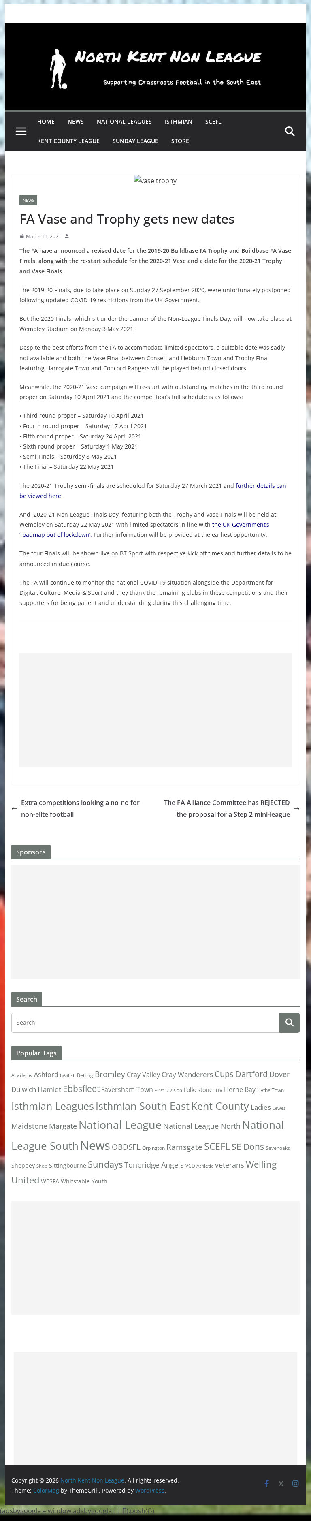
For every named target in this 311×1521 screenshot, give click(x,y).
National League (120, 1124)
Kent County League (68, 141)
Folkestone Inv (203, 1090)
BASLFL (67, 1075)
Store (180, 141)
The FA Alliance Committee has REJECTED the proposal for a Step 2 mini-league (227, 808)
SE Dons (248, 1146)
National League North (202, 1126)
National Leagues (124, 121)
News (76, 121)
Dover (279, 1074)
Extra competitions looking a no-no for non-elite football (80, 808)
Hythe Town (270, 1090)
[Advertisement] (155, 710)
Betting (85, 1075)
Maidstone (29, 1126)
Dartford (251, 1073)
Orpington (153, 1148)
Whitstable (75, 1181)
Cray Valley (143, 1074)
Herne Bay (240, 1089)
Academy (21, 1075)
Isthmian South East (143, 1106)
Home (46, 121)
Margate (63, 1126)
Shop (41, 1166)
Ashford (46, 1074)
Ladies (261, 1107)
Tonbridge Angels (154, 1165)
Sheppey (23, 1165)
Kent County (220, 1106)
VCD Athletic (199, 1165)
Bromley (110, 1074)
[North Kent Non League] (156, 29)
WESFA (50, 1181)
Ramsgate (184, 1147)
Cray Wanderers (187, 1074)
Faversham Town (127, 1089)
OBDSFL (126, 1147)
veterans (229, 1165)
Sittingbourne (67, 1165)
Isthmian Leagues (52, 1106)
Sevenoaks (278, 1148)
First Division (168, 1090)
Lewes (279, 1108)
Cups (224, 1073)
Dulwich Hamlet (36, 1089)
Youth (99, 1181)
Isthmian (178, 121)
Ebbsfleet (81, 1088)
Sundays (105, 1164)
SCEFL (213, 121)
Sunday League (135, 141)
